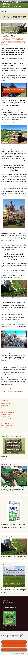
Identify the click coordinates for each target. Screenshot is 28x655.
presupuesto (11, 122)
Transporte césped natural (7, 430)
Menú (2, 11)
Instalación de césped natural (17, 38)
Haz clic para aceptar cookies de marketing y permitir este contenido (14, 90)
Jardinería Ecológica (5, 416)
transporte (16, 42)
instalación (13, 41)
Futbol (2, 407)
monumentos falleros (21, 41)
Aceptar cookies (14, 642)
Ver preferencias (14, 650)
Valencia (21, 42)
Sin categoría (4, 427)
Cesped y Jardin (4, 405)
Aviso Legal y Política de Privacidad (17, 653)
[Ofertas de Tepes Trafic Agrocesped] (14, 446)
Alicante (14, 39)
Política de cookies (7, 653)
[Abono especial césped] (14, 511)
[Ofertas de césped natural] (14, 547)
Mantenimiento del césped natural (8, 419)
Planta (6, 42)
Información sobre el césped (7, 410)
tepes (12, 42)
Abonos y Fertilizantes (6, 403)
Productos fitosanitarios (6, 425)
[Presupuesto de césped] (14, 475)
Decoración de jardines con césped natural (13, 391)
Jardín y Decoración (5, 39)
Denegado (14, 646)
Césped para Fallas (8, 36)
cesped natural (4, 41)
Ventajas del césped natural (9, 388)
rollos (9, 42)
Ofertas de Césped (5, 423)
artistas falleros (19, 39)
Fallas (9, 41)
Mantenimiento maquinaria (7, 421)
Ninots (2, 42)
